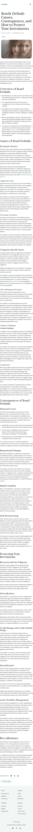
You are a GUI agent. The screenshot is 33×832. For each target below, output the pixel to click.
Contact (20, 808)
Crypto (19, 796)
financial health (15, 281)
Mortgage (3, 796)
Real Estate (20, 798)
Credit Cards (4, 798)
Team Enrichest (7, 33)
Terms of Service (22, 813)
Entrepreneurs (4, 811)
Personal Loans (5, 793)
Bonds (3, 36)
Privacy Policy (21, 811)
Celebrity (3, 806)
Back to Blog (7, 781)
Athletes (3, 808)
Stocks (19, 793)
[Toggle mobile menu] (30, 4)
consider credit (15, 130)
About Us (20, 806)
